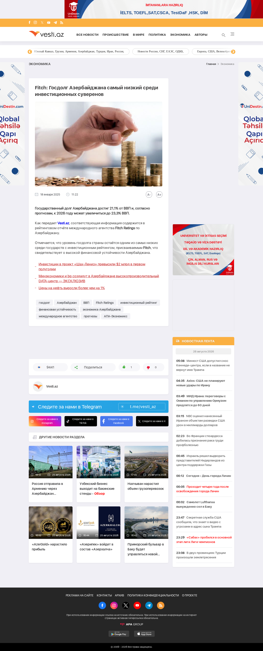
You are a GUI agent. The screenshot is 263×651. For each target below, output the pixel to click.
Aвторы (201, 35)
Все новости (87, 35)
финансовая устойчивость (57, 309)
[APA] (131, 624)
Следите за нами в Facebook (118, 421)
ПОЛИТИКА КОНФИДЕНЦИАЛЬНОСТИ (153, 595)
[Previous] (29, 51)
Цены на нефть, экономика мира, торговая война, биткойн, (71, 51)
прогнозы (90, 316)
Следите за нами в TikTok (82, 421)
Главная (211, 64)
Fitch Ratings (105, 303)
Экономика (180, 35)
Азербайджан (67, 303)
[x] (42, 23)
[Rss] (61, 23)
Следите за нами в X (154, 421)
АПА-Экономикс (115, 316)
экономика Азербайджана (102, 309)
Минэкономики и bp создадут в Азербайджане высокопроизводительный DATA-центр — (99, 278)
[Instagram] (35, 23)
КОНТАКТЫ (104, 595)
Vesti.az (63, 223)
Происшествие (116, 35)
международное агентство (58, 316)
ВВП (86, 303)
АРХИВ (119, 595)
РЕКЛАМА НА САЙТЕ (79, 595)
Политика (157, 35)
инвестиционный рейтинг (138, 303)
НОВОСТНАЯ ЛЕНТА (198, 341)
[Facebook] (29, 23)
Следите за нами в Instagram (47, 421)
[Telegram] (55, 23)
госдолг (44, 303)
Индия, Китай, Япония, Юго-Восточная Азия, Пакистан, (156, 51)
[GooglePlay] (118, 634)
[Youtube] (48, 23)
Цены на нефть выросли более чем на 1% (72, 288)
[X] (125, 606)
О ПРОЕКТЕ (189, 595)
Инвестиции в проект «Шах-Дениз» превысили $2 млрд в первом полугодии (92, 266)
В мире (138, 35)
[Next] (233, 51)
